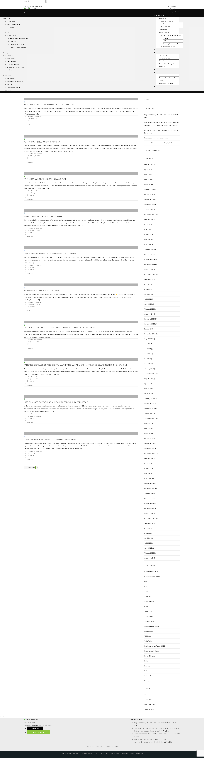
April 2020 (147, 473)
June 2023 (147, 349)
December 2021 (149, 404)
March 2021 (148, 433)
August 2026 (148, 165)
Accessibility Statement (135, 753)
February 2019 (149, 493)
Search (46, 1)
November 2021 (149, 409)
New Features (149, 631)
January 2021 (148, 438)
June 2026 (147, 175)
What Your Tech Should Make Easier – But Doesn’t (51, 104)
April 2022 (147, 389)
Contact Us (109, 746)
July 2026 (147, 170)
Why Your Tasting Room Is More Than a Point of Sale (152, 723)
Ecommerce (148, 611)
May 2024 (147, 294)
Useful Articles (149, 676)
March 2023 (148, 364)
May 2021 (147, 424)
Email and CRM (149, 616)
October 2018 (148, 513)
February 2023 (149, 369)
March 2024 (148, 304)
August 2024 (148, 279)
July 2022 (147, 384)
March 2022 (148, 394)
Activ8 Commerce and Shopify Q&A (42, 142)
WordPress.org (149, 709)
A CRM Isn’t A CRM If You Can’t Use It (43, 290)
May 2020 (147, 468)
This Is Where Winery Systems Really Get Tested (50, 253)
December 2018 (149, 503)
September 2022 (149, 374)
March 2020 (148, 478)
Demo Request (39, 732)
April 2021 (147, 428)
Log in (146, 694)
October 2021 (148, 414)
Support (147, 666)
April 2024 (147, 299)
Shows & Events (149, 656)
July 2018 (147, 528)
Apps (145, 581)
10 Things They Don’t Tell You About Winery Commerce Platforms (59, 328)
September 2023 (149, 334)
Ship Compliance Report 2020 (154, 646)
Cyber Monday (149, 601)
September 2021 (149, 419)
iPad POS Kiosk (149, 621)
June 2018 (147, 533)
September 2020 (149, 453)
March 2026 (148, 185)
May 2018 (147, 538)
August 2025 (148, 219)
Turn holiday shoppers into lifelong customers (50, 439)
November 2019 (149, 488)
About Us (90, 746)
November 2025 (149, 204)
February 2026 (149, 189)
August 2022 (148, 379)
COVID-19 (147, 596)
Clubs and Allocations (166, 21)
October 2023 (148, 329)
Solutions (160, 15)
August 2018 (148, 523)
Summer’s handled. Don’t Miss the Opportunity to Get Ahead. (155, 734)
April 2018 (147, 543)
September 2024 (149, 274)
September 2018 (149, 518)
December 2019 (149, 483)
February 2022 (149, 399)
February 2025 (149, 249)
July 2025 (147, 224)
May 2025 (147, 234)
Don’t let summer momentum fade (156, 138)
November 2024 (149, 264)
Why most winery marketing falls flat (45, 179)
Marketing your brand (151, 626)
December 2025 (149, 199)
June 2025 (147, 229)
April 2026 (147, 180)
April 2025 (147, 239)
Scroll (2, 717)
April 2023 (147, 359)
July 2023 (147, 344)
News (117, 746)
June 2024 (147, 289)
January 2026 (148, 194)
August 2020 (148, 458)
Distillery (146, 606)
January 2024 (148, 314)
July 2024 (147, 284)
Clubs (164, 24)
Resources (99, 746)
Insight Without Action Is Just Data (43, 216)
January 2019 (148, 498)
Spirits (146, 661)
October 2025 (148, 209)
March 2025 (148, 244)
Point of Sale (163, 18)
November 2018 (149, 508)
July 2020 (147, 463)
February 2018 (149, 553)
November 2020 (149, 448)
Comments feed (149, 704)
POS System (148, 636)
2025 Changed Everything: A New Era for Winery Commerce (56, 402)
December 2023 (149, 319)
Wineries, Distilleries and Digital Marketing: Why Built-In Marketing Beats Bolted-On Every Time (75, 365)
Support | (173, 6)
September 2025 (149, 214)
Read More (30, 125)
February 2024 (149, 309)
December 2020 (149, 443)
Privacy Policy (121, 753)
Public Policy (148, 641)
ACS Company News (151, 571)
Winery (146, 681)
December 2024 (149, 259)
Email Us (35, 728)
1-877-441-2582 (29, 722)
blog (145, 586)
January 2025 (148, 254)
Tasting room (148, 671)
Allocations (166, 26)
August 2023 (148, 339)
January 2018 (148, 558)
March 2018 (148, 548)
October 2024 (148, 269)
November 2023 (149, 324)
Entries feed (148, 699)
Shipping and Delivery (151, 651)
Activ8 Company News (152, 576)
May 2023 (147, 354)
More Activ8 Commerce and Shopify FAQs (158, 143)
